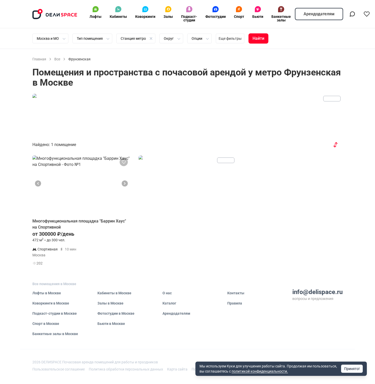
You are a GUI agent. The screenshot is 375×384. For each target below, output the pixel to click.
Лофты (96, 17)
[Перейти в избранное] (366, 14)
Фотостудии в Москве (115, 313)
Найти (258, 38)
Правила (234, 303)
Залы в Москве (110, 303)
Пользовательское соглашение (58, 369)
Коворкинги (145, 17)
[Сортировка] (335, 144)
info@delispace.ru (317, 292)
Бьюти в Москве (111, 324)
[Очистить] (151, 38)
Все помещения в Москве (54, 284)
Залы (168, 17)
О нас (167, 293)
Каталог (169, 303)
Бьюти (257, 17)
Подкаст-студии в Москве (54, 313)
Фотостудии (215, 17)
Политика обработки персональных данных (126, 369)
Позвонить (112, 251)
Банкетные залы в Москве (55, 334)
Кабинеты (118, 17)
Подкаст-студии (189, 18)
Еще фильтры (230, 38)
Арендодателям (319, 13)
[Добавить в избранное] (124, 162)
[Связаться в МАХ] (352, 14)
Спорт (239, 17)
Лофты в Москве (46, 293)
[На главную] (54, 14)
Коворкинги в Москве (50, 303)
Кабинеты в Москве (114, 293)
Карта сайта (177, 369)
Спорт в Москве (45, 324)
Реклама (332, 98)
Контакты (235, 293)
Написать (112, 264)
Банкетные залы (281, 18)
